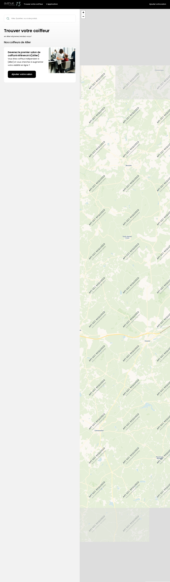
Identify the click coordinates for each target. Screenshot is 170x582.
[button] (83, 12)
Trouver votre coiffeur (33, 4)
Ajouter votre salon (157, 4)
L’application (52, 4)
